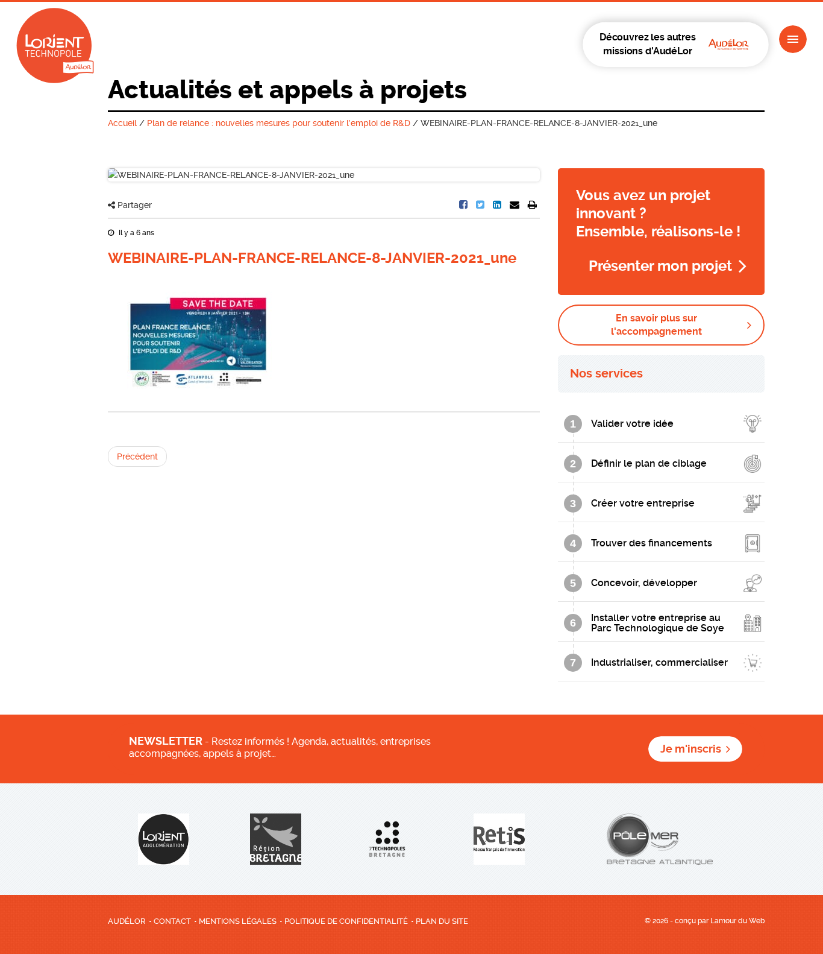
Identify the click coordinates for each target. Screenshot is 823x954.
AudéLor (127, 921)
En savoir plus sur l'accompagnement (656, 324)
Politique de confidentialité (346, 921)
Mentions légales (238, 921)
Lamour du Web (737, 921)
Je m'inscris (690, 749)
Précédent (137, 456)
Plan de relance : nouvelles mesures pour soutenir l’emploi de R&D (278, 123)
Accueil (122, 123)
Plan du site (442, 921)
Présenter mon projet (660, 265)
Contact (172, 921)
